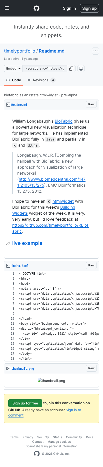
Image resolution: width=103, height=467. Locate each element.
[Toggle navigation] (7, 8)
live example (27, 243)
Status (57, 437)
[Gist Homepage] (37, 8)
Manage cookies (59, 441)
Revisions (43, 80)
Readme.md (51, 51)
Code (16, 80)
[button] (71, 68)
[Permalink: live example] (8, 243)
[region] (51, 184)
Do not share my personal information (52, 446)
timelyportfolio (19, 51)
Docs (89, 437)
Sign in (69, 8)
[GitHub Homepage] (37, 453)
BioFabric (63, 121)
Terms (14, 437)
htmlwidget (63, 201)
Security (43, 437)
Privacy (27, 437)
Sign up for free (25, 403)
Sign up (89, 8)
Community (74, 437)
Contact (38, 441)
